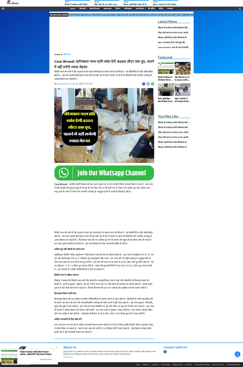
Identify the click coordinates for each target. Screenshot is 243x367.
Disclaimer (188, 364)
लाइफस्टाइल (108, 8)
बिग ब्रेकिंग (151, 8)
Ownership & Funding (202, 364)
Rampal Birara (64, 83)
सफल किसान (140, 8)
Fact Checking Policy (233, 364)
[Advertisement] (104, 35)
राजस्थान (170, 8)
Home (72, 8)
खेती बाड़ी (82, 8)
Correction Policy (218, 364)
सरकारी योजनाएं (94, 8)
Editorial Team (178, 364)
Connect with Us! (176, 347)
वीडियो (161, 8)
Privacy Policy (165, 364)
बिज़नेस (118, 8)
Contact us (155, 364)
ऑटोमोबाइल (128, 8)
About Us (69, 347)
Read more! (68, 357)
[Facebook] (165, 351)
